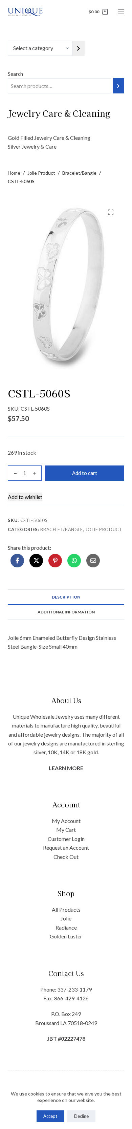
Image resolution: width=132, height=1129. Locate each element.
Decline (81, 1116)
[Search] (118, 85)
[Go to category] (78, 48)
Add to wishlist (25, 497)
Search (15, 74)
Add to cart (84, 473)
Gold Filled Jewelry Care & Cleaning (49, 137)
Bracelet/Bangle (61, 529)
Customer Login (66, 838)
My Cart (66, 829)
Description (66, 597)
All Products (66, 909)
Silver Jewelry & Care (32, 146)
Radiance (66, 927)
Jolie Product (103, 529)
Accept (50, 1116)
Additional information (66, 611)
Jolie (66, 918)
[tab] (66, 596)
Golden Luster (66, 936)
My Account (66, 821)
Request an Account (66, 847)
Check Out (66, 856)
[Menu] (121, 12)
